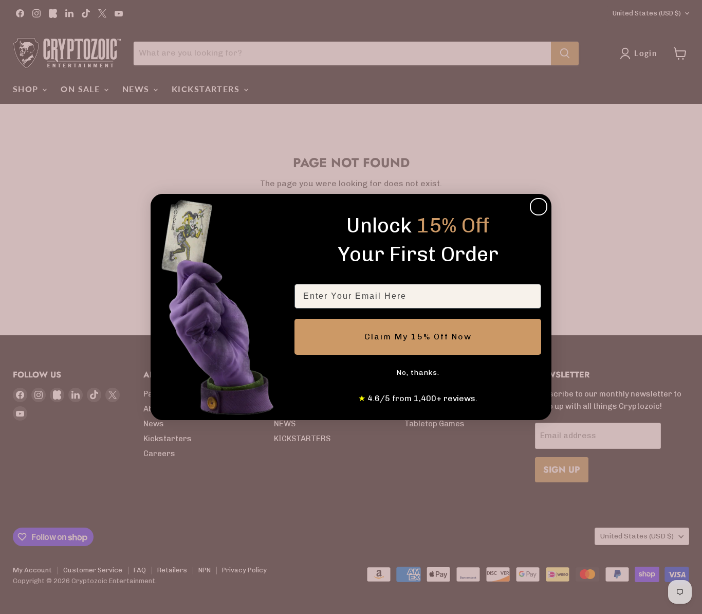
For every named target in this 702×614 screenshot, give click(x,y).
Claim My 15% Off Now (418, 336)
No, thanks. (417, 372)
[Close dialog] (538, 206)
